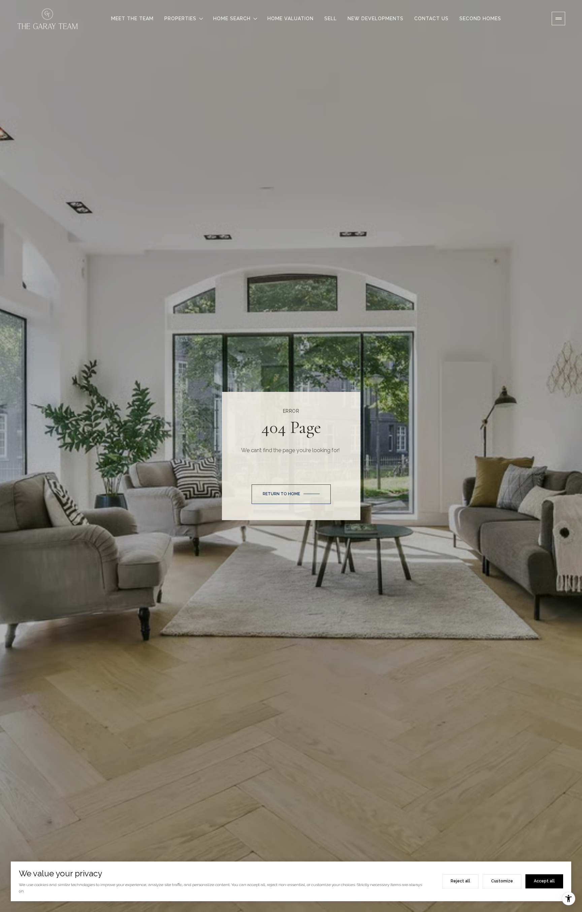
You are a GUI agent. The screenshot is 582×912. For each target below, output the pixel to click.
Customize (502, 881)
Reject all (460, 881)
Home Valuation (290, 18)
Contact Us (431, 18)
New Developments (375, 18)
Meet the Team (132, 18)
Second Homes (480, 18)
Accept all (544, 881)
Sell (330, 18)
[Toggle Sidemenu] (558, 18)
